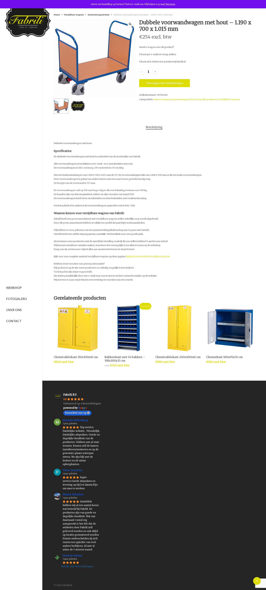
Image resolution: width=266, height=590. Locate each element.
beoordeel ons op (76, 412)
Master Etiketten (73, 494)
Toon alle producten (207, 99)
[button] (130, 24)
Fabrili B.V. (70, 394)
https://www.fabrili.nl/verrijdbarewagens (148, 256)
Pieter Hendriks (73, 470)
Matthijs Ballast (72, 555)
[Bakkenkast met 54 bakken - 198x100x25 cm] (129, 328)
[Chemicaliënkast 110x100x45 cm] (78, 328)
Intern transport (162, 99)
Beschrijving (154, 127)
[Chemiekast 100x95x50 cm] (230, 328)
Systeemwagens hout (98, 14)
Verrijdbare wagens (74, 14)
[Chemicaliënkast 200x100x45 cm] (179, 328)
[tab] (154, 127)
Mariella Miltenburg (75, 420)
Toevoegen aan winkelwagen (164, 83)
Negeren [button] (170, 4)
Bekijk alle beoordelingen (77, 566)
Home (57, 14)
